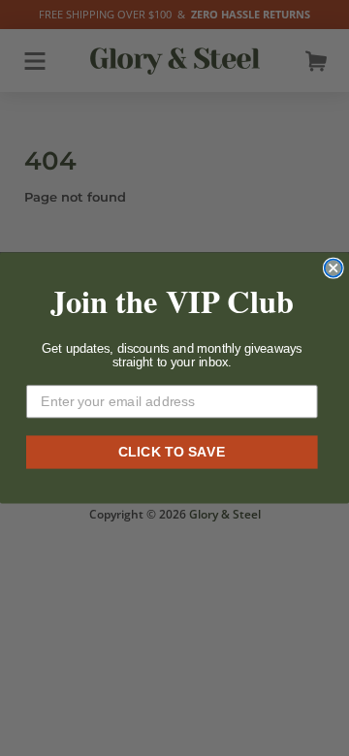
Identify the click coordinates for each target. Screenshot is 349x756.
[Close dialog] (333, 268)
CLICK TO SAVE (172, 451)
